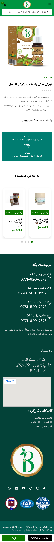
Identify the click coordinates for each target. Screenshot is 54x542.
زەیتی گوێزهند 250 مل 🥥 (40, 220)
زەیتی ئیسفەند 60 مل (15, 222)
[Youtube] (23, 488)
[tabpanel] (40, 213)
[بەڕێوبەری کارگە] (49, 278)
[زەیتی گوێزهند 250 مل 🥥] (40, 198)
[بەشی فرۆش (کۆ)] (49, 291)
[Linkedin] (16, 488)
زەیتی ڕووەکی (27, 120)
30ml (36, 120)
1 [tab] (32, 242)
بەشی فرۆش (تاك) (36, 315)
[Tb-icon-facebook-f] (44, 488)
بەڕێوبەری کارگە (38, 274)
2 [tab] (28, 242)
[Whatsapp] (9, 488)
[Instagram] (37, 488)
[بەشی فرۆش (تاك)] (49, 319)
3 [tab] (25, 242)
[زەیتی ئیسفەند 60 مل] (14, 198)
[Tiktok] (30, 488)
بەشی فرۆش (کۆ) (37, 288)
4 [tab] (22, 242)
